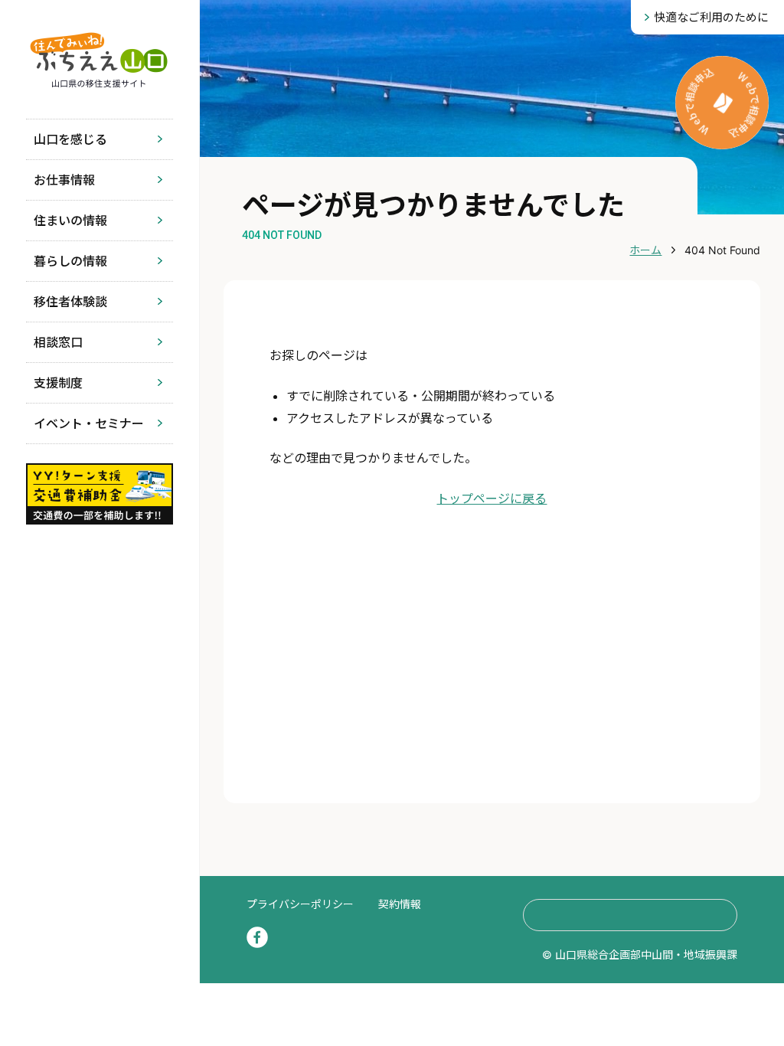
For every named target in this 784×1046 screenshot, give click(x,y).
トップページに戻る (491, 498)
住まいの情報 (70, 220)
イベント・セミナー (89, 423)
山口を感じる (70, 139)
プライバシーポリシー (300, 903)
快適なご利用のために (711, 17)
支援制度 (58, 383)
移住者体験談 (70, 301)
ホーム (645, 250)
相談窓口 (58, 342)
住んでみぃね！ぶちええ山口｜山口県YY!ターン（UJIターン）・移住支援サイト (99, 60)
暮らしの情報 (70, 261)
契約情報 (399, 903)
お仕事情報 (64, 180)
